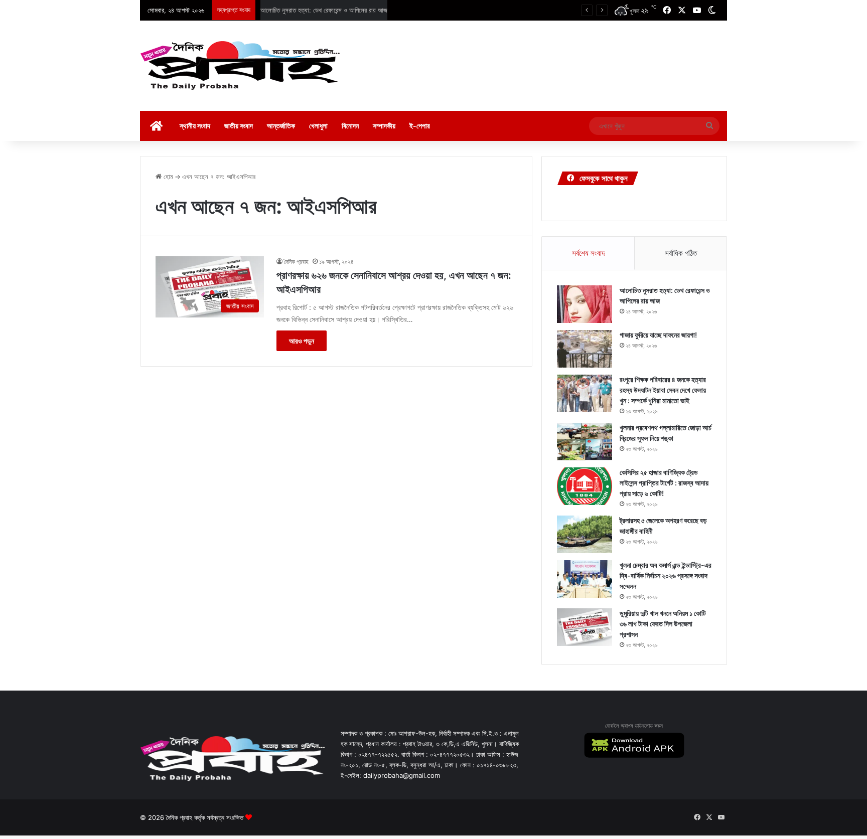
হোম (167, 177)
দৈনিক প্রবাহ (296, 261)
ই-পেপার (419, 125)
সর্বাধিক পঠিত (681, 253)
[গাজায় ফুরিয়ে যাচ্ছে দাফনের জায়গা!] (584, 349)
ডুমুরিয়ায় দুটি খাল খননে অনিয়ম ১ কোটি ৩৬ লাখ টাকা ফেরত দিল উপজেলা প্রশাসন (663, 623)
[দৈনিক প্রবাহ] (240, 66)
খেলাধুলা (318, 125)
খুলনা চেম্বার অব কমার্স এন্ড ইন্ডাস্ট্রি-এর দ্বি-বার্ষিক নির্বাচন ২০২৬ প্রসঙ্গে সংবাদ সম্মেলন (665, 575)
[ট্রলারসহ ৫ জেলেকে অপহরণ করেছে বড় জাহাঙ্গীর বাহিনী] (584, 534)
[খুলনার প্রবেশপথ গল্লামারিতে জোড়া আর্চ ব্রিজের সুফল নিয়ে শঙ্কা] (584, 441)
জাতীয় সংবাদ (238, 125)
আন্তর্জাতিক (281, 125)
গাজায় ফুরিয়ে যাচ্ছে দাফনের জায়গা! (298, 10)
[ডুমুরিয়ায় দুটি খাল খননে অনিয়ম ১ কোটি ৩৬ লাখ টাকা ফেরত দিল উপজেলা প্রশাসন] (584, 627)
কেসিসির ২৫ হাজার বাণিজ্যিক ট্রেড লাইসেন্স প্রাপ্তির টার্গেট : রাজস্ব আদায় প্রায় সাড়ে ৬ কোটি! (664, 482)
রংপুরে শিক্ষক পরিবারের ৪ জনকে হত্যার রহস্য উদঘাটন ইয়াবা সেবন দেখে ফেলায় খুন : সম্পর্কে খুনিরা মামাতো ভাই (663, 390)
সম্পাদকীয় (384, 125)
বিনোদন (350, 125)
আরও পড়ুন (301, 341)
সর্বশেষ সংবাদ (588, 253)
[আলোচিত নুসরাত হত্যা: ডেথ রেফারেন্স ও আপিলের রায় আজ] (584, 304)
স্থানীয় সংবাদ (195, 125)
